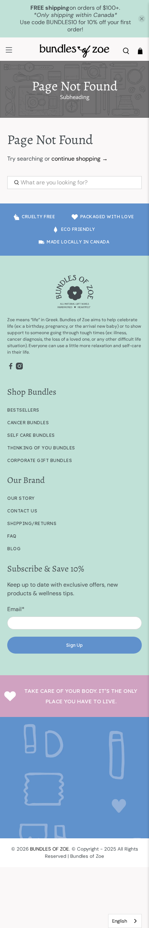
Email (16, 609)
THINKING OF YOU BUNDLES (41, 447)
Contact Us (22, 511)
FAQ (12, 536)
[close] (141, 18)
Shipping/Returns (31, 523)
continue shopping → (79, 158)
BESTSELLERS (23, 410)
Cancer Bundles (28, 422)
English (119, 921)
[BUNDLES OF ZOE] (74, 51)
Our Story (21, 498)
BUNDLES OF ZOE (49, 849)
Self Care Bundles (31, 435)
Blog (14, 548)
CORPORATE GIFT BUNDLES (39, 460)
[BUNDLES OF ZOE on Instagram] (19, 368)
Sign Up (74, 645)
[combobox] (125, 921)
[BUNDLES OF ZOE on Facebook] (10, 368)
